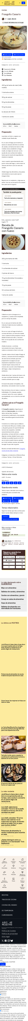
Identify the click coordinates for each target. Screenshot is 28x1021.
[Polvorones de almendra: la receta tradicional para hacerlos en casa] (13, 663)
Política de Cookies (9, 931)
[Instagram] (9, 567)
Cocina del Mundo (9, 905)
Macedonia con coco (10, 204)
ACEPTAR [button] (12, 962)
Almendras (6, 532)
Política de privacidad (10, 934)
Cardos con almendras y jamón (12, 595)
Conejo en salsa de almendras (12, 599)
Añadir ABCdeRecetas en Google (13, 22)
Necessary (3, 994)
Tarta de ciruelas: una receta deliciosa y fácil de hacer (13, 212)
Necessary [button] (3, 993)
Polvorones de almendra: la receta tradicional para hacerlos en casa (13, 832)
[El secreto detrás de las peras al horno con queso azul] (13, 773)
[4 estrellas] (15, 483)
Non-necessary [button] (4, 1009)
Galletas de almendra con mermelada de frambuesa (11, 607)
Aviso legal (6, 936)
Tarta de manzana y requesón (13, 198)
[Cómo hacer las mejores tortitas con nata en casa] (13, 690)
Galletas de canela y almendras (13, 591)
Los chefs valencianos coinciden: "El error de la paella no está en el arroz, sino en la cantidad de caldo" (12, 809)
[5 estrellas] (19, 483)
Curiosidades (7, 915)
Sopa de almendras (8, 603)
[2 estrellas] (7, 483)
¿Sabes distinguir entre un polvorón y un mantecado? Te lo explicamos (12, 841)
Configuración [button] (4, 962)
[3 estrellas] (11, 483)
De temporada (7, 910)
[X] (9, 563)
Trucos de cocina (9, 899)
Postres (4, 10)
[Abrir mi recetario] (23, 3)
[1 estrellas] (3, 483)
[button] (2, 3)
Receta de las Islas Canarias (10, 535)
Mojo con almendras (8, 588)
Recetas (5, 895)
